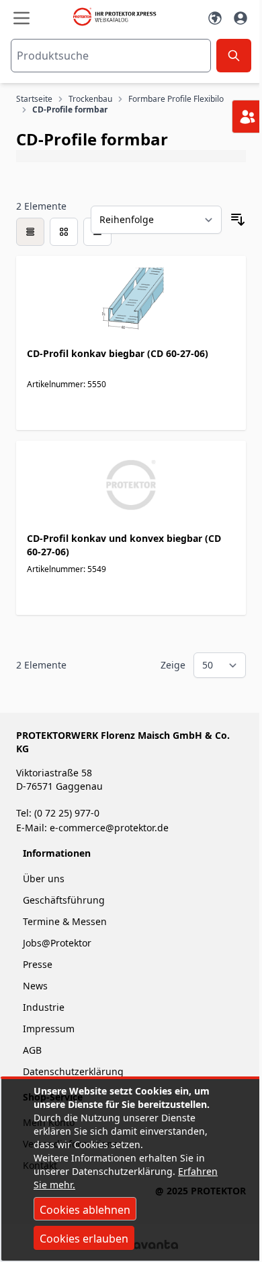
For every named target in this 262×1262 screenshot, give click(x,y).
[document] (131, 1169)
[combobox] (111, 55)
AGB (32, 1050)
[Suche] (233, 55)
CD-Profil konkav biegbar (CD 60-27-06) (117, 353)
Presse (37, 964)
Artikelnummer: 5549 (66, 569)
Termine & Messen (65, 921)
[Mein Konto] (240, 18)
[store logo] (118, 16)
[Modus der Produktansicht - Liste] (64, 232)
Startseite (34, 99)
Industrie (43, 1007)
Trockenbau (90, 99)
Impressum (49, 1028)
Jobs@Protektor (57, 942)
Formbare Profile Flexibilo (176, 99)
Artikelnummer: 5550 (66, 384)
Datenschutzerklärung (73, 1071)
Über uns (45, 878)
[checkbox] (30, 232)
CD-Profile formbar (69, 109)
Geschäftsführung (64, 900)
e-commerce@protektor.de (109, 827)
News (35, 985)
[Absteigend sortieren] (238, 220)
